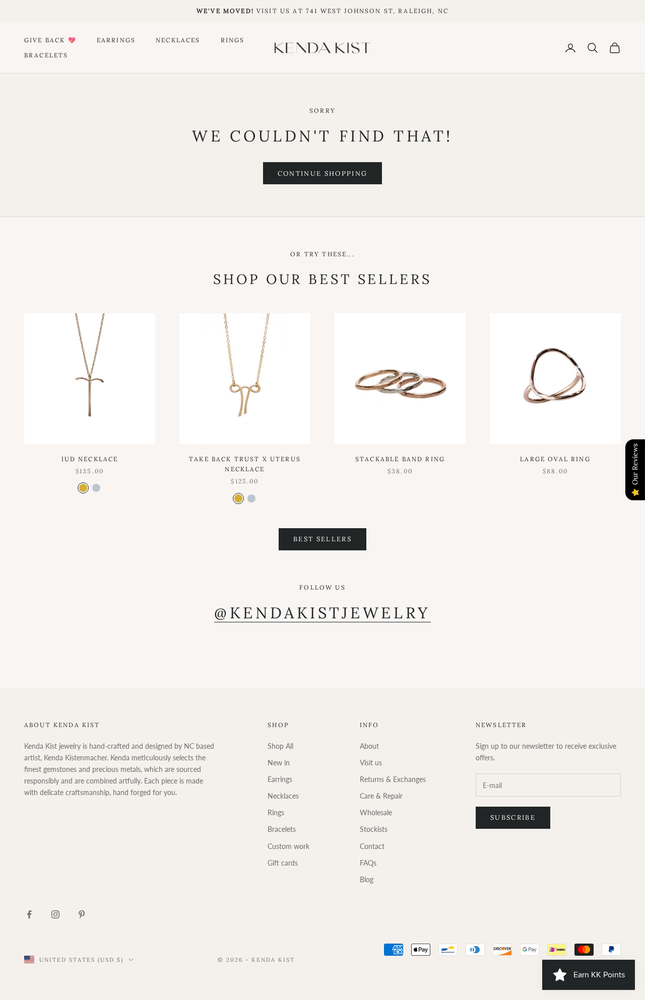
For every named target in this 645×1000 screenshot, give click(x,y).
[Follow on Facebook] (29, 914)
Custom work (288, 846)
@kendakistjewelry (322, 612)
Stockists (374, 829)
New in (279, 762)
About (369, 746)
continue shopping (323, 173)
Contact (372, 846)
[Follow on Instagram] (55, 914)
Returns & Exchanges (393, 779)
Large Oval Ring (555, 459)
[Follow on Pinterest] (82, 914)
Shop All (280, 746)
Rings (233, 39)
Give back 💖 (50, 39)
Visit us (371, 762)
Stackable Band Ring (400, 459)
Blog (366, 879)
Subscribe (513, 817)
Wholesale (376, 812)
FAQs (368, 863)
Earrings (116, 39)
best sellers (322, 539)
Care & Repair (381, 796)
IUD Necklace (89, 459)
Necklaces (178, 39)
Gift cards (283, 863)
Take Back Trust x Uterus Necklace (245, 464)
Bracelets (46, 55)
